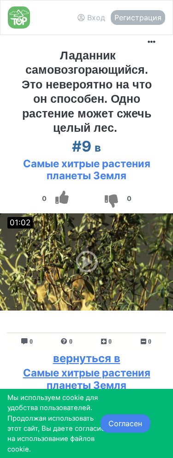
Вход (95, 17)
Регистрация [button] (137, 17)
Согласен (125, 423)
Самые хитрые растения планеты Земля (86, 169)
